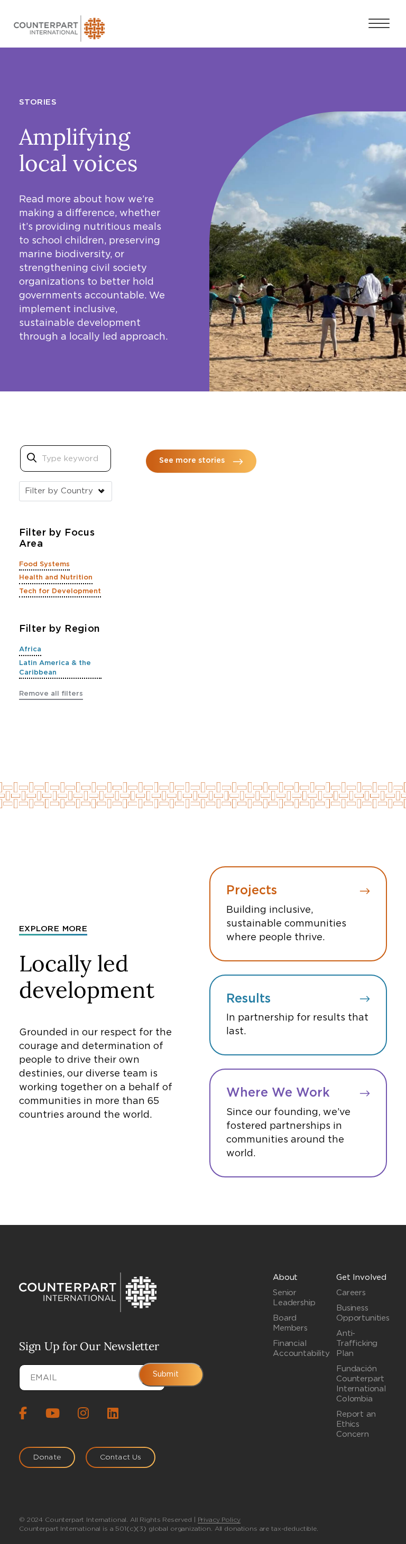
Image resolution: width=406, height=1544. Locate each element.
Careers (351, 1293)
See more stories (192, 460)
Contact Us (120, 1457)
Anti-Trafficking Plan (356, 1344)
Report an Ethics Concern (356, 1424)
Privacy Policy (219, 1520)
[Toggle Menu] (379, 23)
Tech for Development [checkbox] (60, 591)
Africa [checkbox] (30, 649)
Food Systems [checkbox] (44, 564)
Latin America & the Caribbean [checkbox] (55, 668)
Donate (47, 1457)
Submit (166, 1374)
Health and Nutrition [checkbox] (56, 577)
